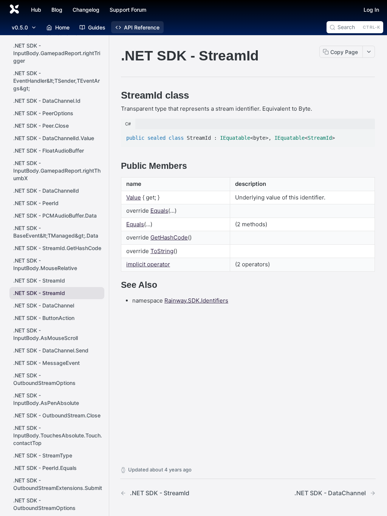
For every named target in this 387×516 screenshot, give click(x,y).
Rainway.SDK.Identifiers (196, 300)
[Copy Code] (366, 135)
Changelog (86, 9)
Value (133, 197)
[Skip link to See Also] (116, 285)
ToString (161, 251)
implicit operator (148, 264)
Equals (159, 210)
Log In (371, 9)
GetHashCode (169, 237)
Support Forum (128, 9)
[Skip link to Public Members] (116, 166)
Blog (56, 9)
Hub (36, 9)
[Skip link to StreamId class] (116, 95)
